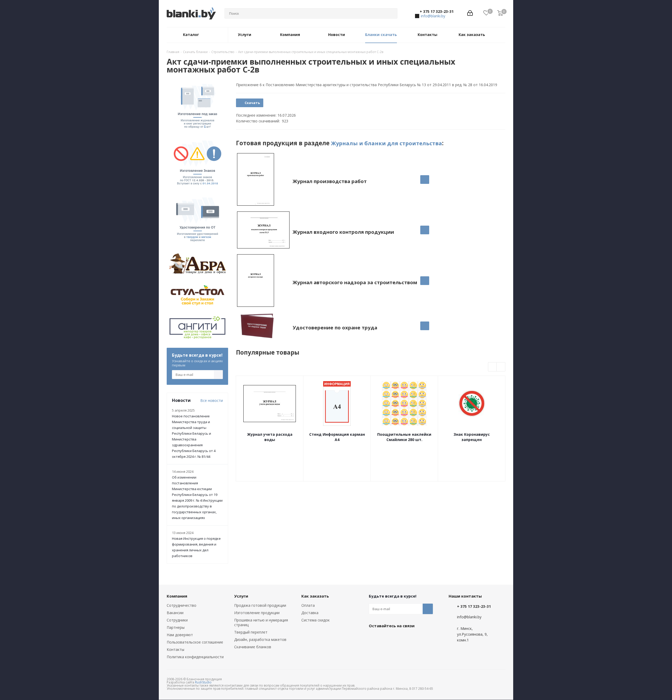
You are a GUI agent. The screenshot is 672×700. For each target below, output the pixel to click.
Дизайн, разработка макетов (260, 639)
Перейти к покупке (424, 179)
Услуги (241, 596)
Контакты (175, 649)
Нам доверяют (180, 634)
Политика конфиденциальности (195, 656)
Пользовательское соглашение (195, 642)
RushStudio (203, 682)
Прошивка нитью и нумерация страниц (261, 622)
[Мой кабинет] (470, 14)
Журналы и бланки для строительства (386, 143)
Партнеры (176, 627)
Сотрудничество (181, 605)
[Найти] (391, 13)
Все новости (211, 400)
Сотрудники (177, 620)
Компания (177, 596)
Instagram (400, 637)
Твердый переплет (250, 632)
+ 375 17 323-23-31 (437, 11)
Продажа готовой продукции (260, 605)
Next (501, 367)
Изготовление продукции (257, 612)
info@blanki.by (433, 15)
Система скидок (315, 620)
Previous (492, 367)
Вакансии (175, 612)
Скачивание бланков (252, 646)
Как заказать (315, 596)
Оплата (308, 605)
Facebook (387, 637)
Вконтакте (374, 637)
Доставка (309, 612)
